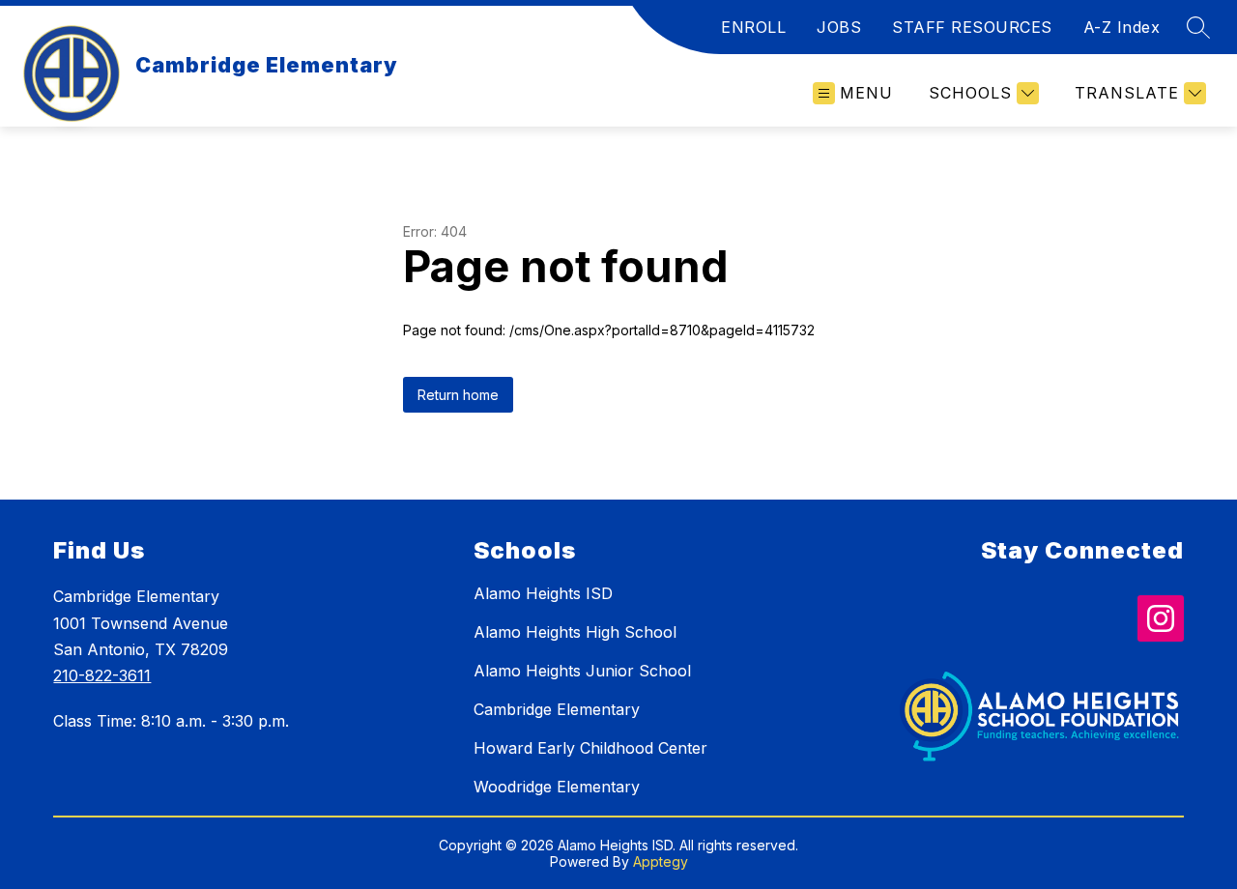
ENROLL (753, 27)
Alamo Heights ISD (543, 593)
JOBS (839, 27)
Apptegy (660, 861)
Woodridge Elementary (557, 786)
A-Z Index (1122, 27)
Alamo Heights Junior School (582, 670)
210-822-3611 (102, 675)
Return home (458, 395)
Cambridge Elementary (557, 709)
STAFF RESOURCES (972, 27)
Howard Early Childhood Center (590, 748)
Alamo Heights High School (575, 632)
